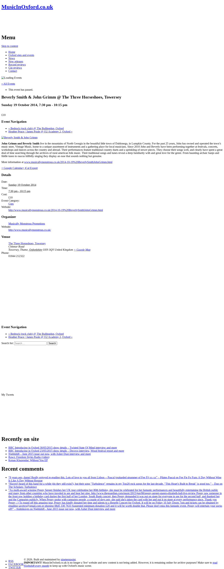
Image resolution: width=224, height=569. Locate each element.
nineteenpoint (68, 559)
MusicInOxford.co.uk (27, 7)
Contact (12, 70)
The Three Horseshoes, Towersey (27, 243)
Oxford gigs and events (21, 55)
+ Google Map (82, 249)
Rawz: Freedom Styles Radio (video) (28, 457)
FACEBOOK (16, 564)
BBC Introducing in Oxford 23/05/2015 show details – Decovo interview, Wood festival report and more (66, 450)
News (11, 58)
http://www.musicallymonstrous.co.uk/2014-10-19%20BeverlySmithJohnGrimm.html (55, 210)
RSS (10, 561)
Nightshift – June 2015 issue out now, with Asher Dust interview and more (49, 453)
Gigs (11, 203)
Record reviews (17, 64)
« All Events (8, 83)
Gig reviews (15, 67)
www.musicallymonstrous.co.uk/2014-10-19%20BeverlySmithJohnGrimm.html (68, 162)
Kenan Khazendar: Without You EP (28, 460)
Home (11, 51)
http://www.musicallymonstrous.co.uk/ (29, 229)
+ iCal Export (30, 168)
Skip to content (9, 46)
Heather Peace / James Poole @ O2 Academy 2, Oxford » (40, 131)
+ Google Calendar (12, 168)
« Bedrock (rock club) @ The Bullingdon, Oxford (36, 128)
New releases (15, 61)
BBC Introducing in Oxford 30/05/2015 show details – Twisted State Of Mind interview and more (62, 447)
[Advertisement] (65, 22)
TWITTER (14, 567)
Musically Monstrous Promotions (26, 223)
